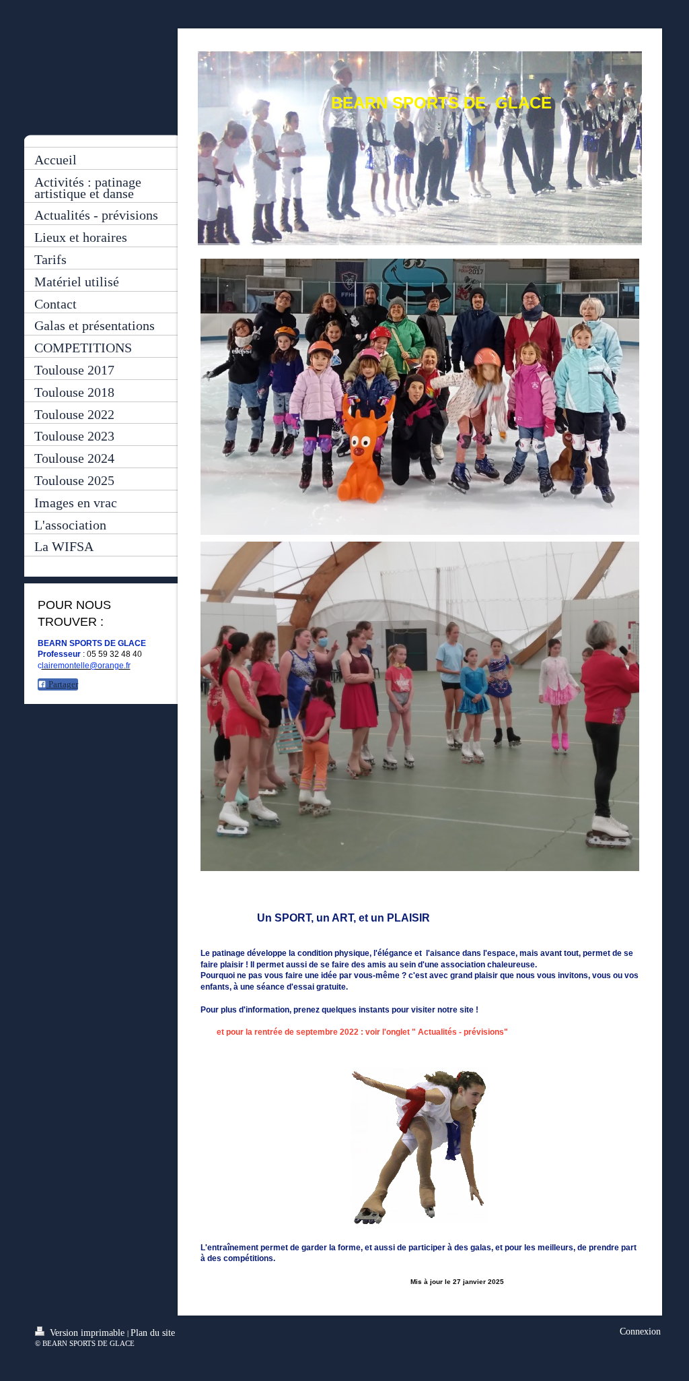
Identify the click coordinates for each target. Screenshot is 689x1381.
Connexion (640, 1331)
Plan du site (153, 1333)
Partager (62, 684)
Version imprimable (87, 1333)
